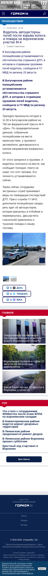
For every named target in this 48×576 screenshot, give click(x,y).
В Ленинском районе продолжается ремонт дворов (22, 432)
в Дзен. (16, 287)
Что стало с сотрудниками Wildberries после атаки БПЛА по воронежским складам (22, 414)
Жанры (24, 520)
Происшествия (12, 21)
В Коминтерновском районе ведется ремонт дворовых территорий (21, 424)
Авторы (24, 525)
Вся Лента (24, 459)
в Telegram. (19, 293)
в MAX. (16, 299)
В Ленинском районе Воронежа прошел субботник (23, 440)
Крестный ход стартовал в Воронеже (20, 447)
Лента (24, 516)
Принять (42, 569)
